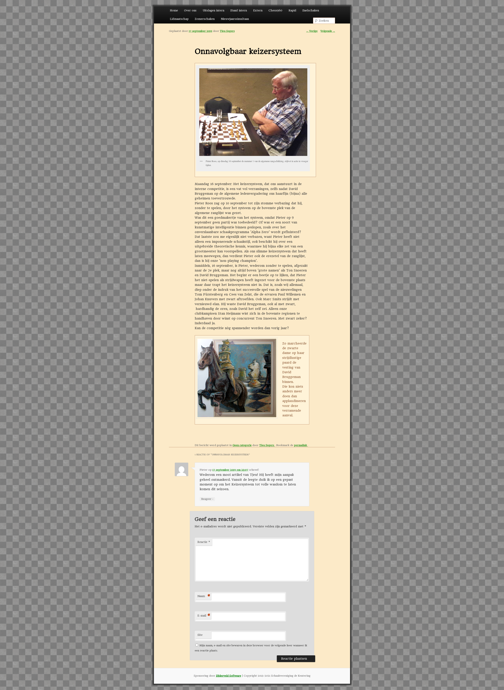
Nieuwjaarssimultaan (235, 18)
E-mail (203, 615)
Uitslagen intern (213, 10)
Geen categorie (242, 445)
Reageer (207, 498)
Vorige (312, 31)
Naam (203, 596)
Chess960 (275, 10)
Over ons (190, 10)
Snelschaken (310, 10)
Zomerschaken (205, 18)
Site (200, 634)
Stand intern (238, 10)
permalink (301, 445)
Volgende (328, 31)
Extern (257, 10)
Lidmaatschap (179, 18)
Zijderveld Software (228, 675)
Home (174, 10)
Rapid (292, 10)
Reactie (203, 542)
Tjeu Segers (227, 31)
